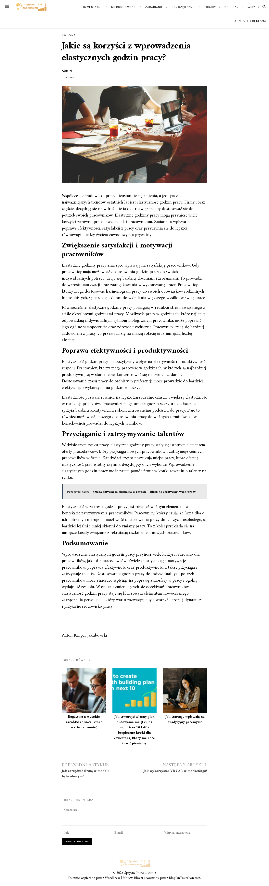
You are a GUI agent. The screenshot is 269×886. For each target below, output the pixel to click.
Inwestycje (93, 7)
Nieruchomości (124, 7)
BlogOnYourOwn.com (184, 878)
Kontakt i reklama (250, 21)
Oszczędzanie (184, 7)
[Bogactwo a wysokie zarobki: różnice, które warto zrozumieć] (84, 690)
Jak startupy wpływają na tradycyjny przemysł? (185, 719)
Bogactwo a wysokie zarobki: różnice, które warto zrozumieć (84, 722)
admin (67, 71)
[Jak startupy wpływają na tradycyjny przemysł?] (185, 690)
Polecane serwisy (239, 7)
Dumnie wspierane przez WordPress (94, 878)
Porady (210, 7)
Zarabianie (154, 7)
